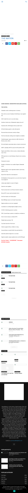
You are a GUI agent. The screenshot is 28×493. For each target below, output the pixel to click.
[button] (26, 2)
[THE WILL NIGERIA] (21, 368)
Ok (14, 491)
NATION (11, 34)
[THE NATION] (4, 277)
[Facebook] (14, 444)
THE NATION (11, 275)
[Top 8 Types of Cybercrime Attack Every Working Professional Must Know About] (4, 460)
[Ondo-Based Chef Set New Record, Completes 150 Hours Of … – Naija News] (4, 336)
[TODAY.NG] (7, 358)
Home (2, 34)
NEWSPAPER (7, 34)
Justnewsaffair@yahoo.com (16, 440)
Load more (14, 347)
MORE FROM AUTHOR (16, 272)
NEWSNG (11, 322)
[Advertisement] (14, 18)
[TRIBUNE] (21, 357)
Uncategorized (4, 361)
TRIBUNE (16, 359)
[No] (26, 489)
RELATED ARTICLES (6, 272)
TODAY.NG (3, 363)
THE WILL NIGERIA (18, 373)
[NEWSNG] (4, 324)
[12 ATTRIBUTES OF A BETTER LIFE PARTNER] (7, 368)
